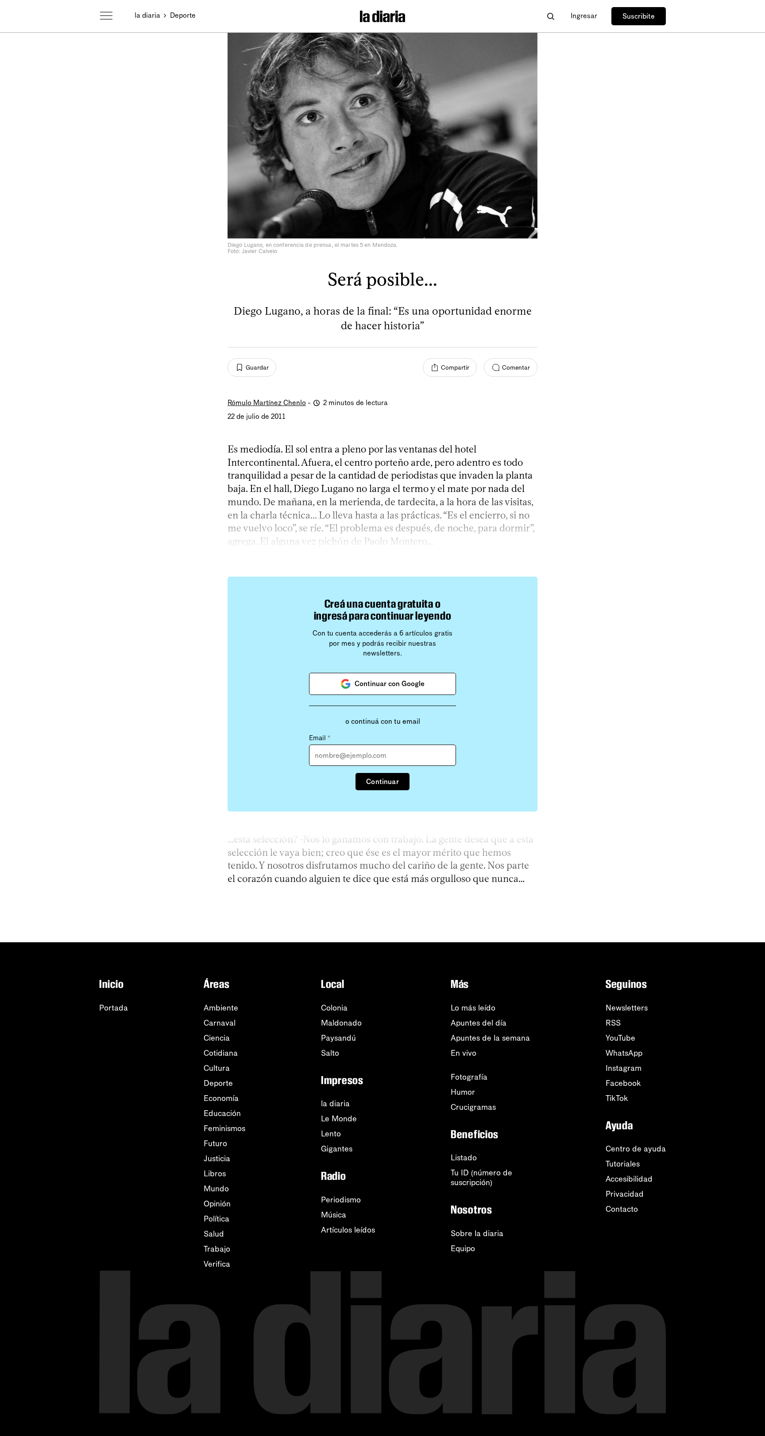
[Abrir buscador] (550, 16)
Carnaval (220, 1023)
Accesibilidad (629, 1179)
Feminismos (224, 1128)
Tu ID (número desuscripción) (481, 1177)
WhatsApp (624, 1053)
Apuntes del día (478, 1023)
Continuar (382, 781)
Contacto (622, 1209)
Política (216, 1219)
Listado (464, 1158)
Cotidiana (221, 1053)
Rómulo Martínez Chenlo (267, 402)
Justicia (217, 1158)
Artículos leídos (348, 1230)
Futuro (215, 1143)
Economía (221, 1098)
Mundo (216, 1189)
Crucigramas (473, 1107)
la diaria (147, 15)
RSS (613, 1023)
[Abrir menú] (106, 16)
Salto (330, 1053)
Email (319, 738)
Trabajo (217, 1249)
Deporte (183, 15)
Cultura (217, 1068)
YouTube (620, 1038)
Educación (222, 1113)
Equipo (463, 1248)
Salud (214, 1234)
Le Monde (339, 1119)
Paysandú (338, 1038)
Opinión (217, 1204)
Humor (463, 1092)
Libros (215, 1173)
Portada (113, 1008)
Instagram (623, 1068)
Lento (331, 1134)
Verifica (217, 1264)
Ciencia (217, 1038)
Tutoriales (623, 1164)
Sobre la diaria (477, 1233)
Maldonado (341, 1023)
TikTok (617, 1098)
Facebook (623, 1083)
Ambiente (221, 1008)
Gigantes (336, 1149)
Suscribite (638, 16)
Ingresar (584, 16)
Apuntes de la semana (490, 1038)
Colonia (334, 1008)
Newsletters (627, 1008)
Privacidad (625, 1194)
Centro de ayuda (636, 1149)
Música (333, 1215)
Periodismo (341, 1200)
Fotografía (469, 1077)
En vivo (463, 1053)
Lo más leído (473, 1008)
